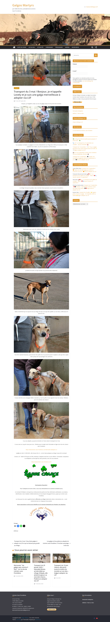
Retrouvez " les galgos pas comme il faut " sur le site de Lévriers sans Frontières (21, 569)
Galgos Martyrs (23, 5)
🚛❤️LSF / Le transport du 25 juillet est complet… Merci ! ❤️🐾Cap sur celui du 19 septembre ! (84, 175)
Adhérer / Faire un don (78, 113)
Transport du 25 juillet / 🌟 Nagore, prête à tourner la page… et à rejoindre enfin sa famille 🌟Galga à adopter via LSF (84, 194)
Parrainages (49, 47)
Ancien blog (75, 47)
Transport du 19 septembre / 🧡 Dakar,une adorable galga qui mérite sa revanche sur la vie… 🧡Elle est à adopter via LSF (84, 170)
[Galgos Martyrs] (14, 47)
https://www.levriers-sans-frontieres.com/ (41, 462)
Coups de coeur (21, 47)
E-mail (75, 71)
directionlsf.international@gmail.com (21, 610)
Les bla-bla (32, 47)
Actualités (40, 47)
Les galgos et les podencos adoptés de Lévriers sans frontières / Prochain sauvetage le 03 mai (56, 543)
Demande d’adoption (78, 111)
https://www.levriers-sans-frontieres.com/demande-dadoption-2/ (41, 449)
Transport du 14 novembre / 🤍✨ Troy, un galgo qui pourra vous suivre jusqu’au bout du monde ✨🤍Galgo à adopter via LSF (85, 148)
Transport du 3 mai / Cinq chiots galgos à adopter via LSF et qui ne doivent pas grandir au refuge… (27, 543)
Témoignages (59, 47)
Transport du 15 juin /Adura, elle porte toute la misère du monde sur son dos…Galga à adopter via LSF (61, 570)
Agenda (67, 47)
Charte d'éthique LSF (92, 7)
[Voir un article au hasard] (96, 47)
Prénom (75, 64)
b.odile (24, 101)
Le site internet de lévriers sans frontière (82, 130)
